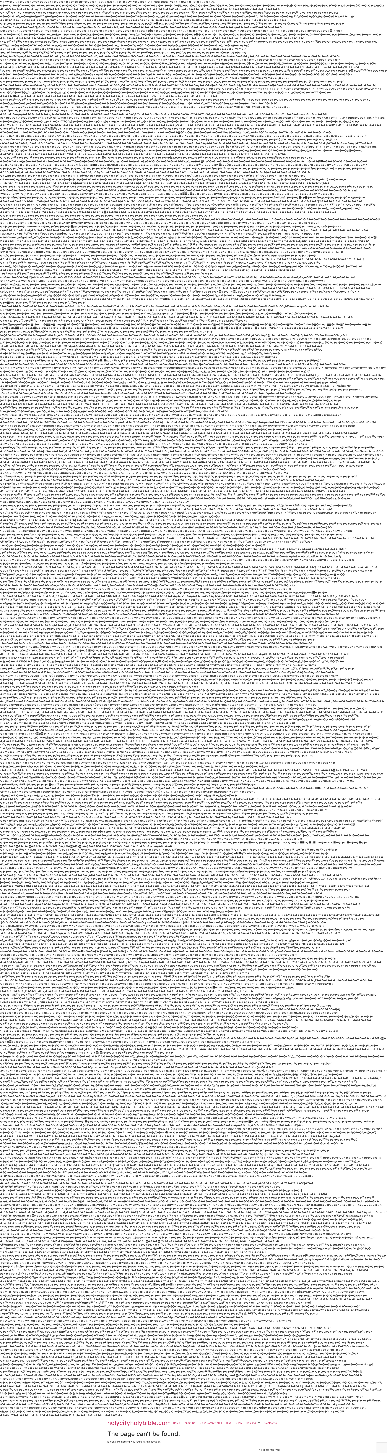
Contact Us (270, 1422)
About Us (189, 1422)
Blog (228, 1422)
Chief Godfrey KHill (211, 1422)
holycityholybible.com (139, 1423)
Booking (251, 1422)
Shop (239, 1422)
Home (176, 1422)
